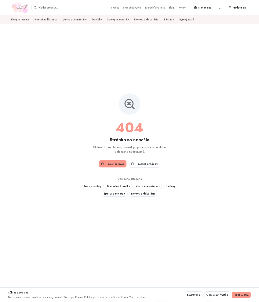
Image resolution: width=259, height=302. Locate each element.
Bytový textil (186, 19)
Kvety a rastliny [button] (92, 186)
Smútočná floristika (45, 19)
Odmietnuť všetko (217, 295)
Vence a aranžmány (75, 19)
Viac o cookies (137, 297)
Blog (171, 7)
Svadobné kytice (132, 7)
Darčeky (97, 19)
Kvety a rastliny (20, 19)
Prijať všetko (241, 295)
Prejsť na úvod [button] (116, 164)
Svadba (115, 7)
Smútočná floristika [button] (118, 186)
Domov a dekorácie (146, 19)
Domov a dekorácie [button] (143, 193)
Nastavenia (194, 295)
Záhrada (169, 19)
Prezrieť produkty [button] (147, 164)
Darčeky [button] (170, 186)
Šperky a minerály (118, 19)
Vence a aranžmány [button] (148, 186)
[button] (220, 7)
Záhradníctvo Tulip (155, 7)
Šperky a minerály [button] (115, 193)
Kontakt (182, 7)
